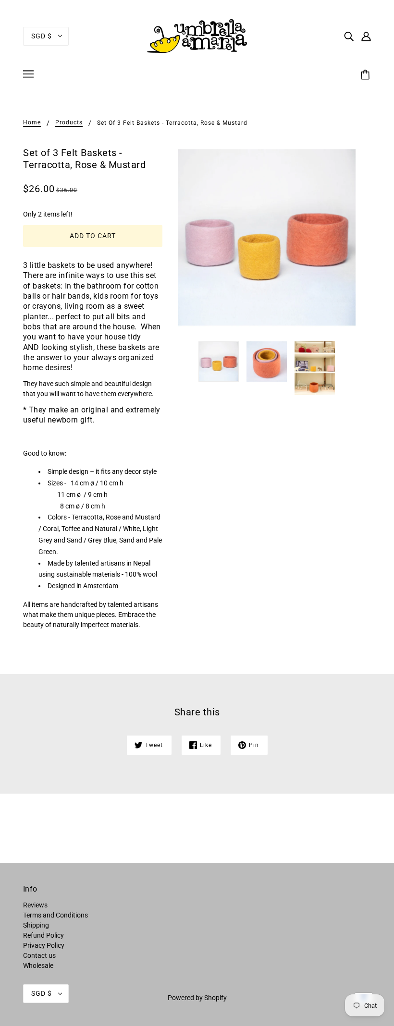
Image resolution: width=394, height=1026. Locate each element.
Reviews (35, 905)
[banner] (197, 35)
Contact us (39, 955)
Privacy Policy (43, 945)
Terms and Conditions (55, 915)
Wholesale (38, 965)
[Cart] (367, 75)
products (69, 123)
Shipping (36, 925)
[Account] (366, 36)
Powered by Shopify (197, 998)
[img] (348, 36)
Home (32, 123)
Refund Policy (43, 935)
